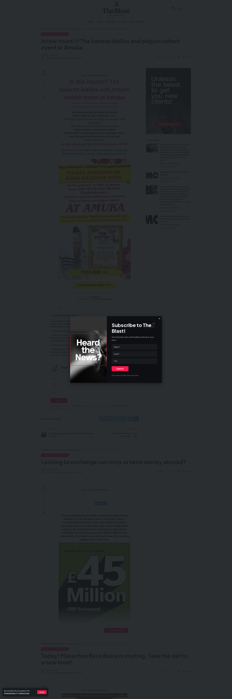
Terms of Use (24, 693)
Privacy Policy (9, 693)
